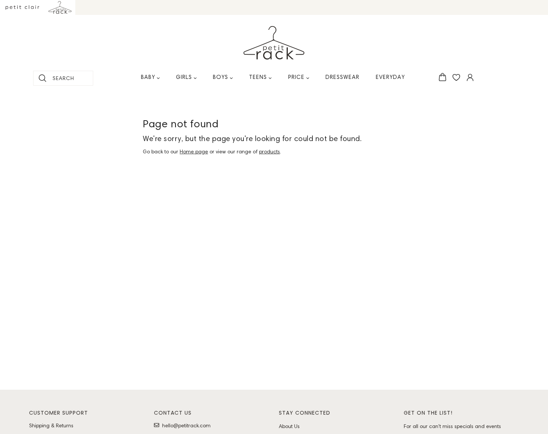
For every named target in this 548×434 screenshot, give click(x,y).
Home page (194, 151)
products (269, 151)
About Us (289, 426)
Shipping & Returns (51, 425)
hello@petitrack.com (186, 425)
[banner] (274, 43)
